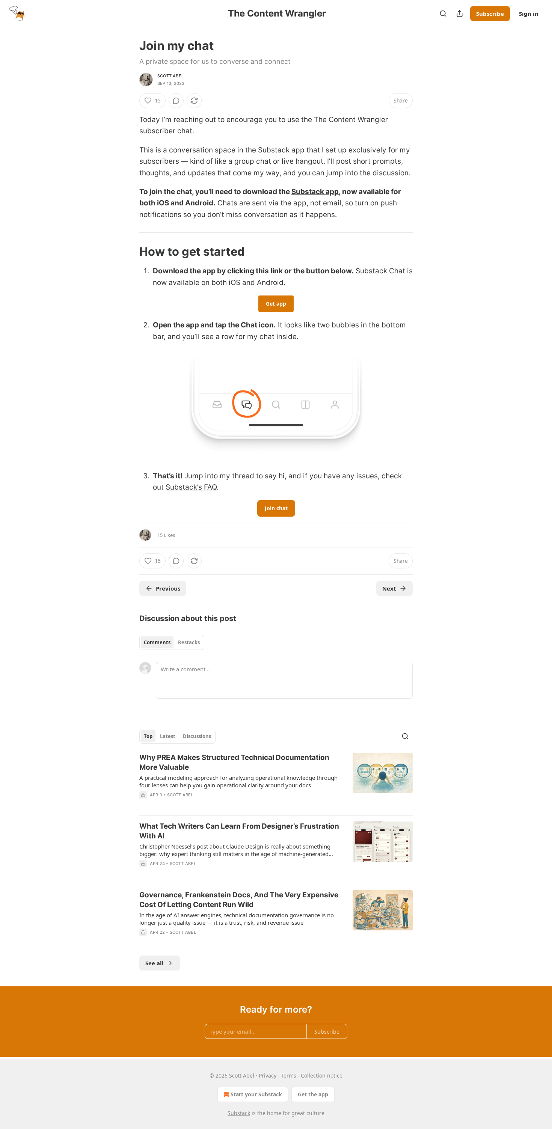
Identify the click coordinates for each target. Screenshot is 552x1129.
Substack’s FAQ (191, 487)
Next (389, 588)
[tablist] (171, 642)
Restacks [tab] (189, 642)
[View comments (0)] (176, 100)
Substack (239, 1113)
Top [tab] (148, 736)
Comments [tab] (157, 642)
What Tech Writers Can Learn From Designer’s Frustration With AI (239, 831)
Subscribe (490, 13)
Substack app (315, 191)
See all (154, 963)
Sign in (528, 13)
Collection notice (321, 1075)
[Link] (129, 252)
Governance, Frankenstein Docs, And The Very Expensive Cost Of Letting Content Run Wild (238, 900)
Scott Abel (170, 75)
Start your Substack (256, 1094)
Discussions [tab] (197, 736)
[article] (276, 781)
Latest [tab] (167, 736)
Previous (168, 588)
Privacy (267, 1075)
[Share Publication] (459, 13)
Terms (288, 1075)
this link (269, 271)
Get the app (313, 1094)
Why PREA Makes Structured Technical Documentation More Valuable (234, 762)
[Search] (443, 13)
